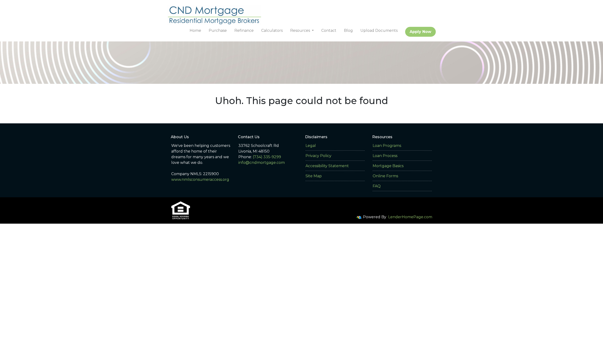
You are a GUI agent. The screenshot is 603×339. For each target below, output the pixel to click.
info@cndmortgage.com (261, 162)
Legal (311, 145)
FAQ (377, 186)
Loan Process (385, 155)
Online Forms (385, 176)
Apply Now (420, 31)
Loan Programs (387, 145)
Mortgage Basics (388, 166)
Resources (300, 30)
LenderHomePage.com (410, 217)
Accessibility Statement (327, 166)
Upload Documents (379, 30)
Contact (328, 30)
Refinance (244, 30)
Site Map (314, 176)
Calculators (272, 30)
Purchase (218, 30)
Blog (348, 30)
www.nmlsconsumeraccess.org (200, 179)
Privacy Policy (318, 155)
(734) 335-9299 (267, 157)
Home (195, 30)
